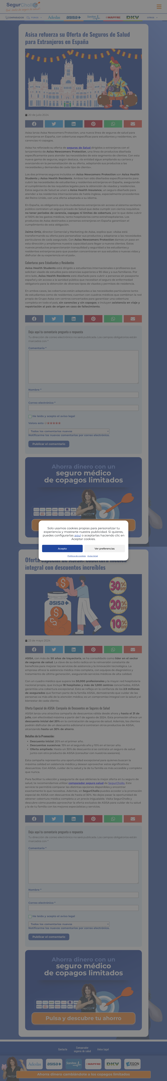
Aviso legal (92, 556)
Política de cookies (77, 556)
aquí (77, 535)
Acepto (62, 548)
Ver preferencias (105, 548)
